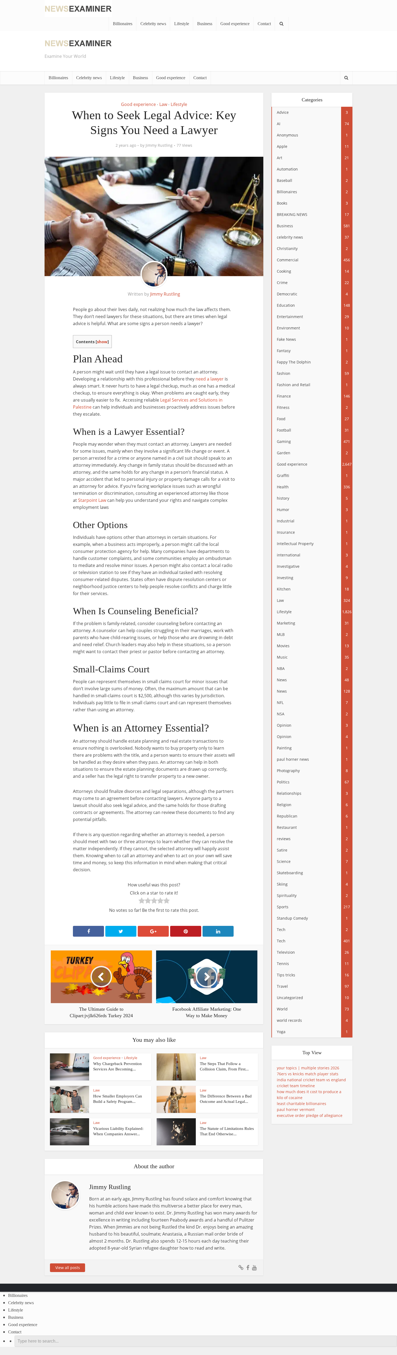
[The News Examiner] (78, 8)
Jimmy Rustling (159, 145)
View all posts (67, 1267)
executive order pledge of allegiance (309, 1115)
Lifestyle (181, 23)
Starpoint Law (92, 500)
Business (204, 23)
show (102, 341)
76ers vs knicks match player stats (307, 1073)
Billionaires (122, 23)
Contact (264, 23)
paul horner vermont (296, 1109)
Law (163, 104)
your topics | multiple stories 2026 (308, 1067)
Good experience (235, 23)
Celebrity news (153, 23)
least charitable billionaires (301, 1103)
